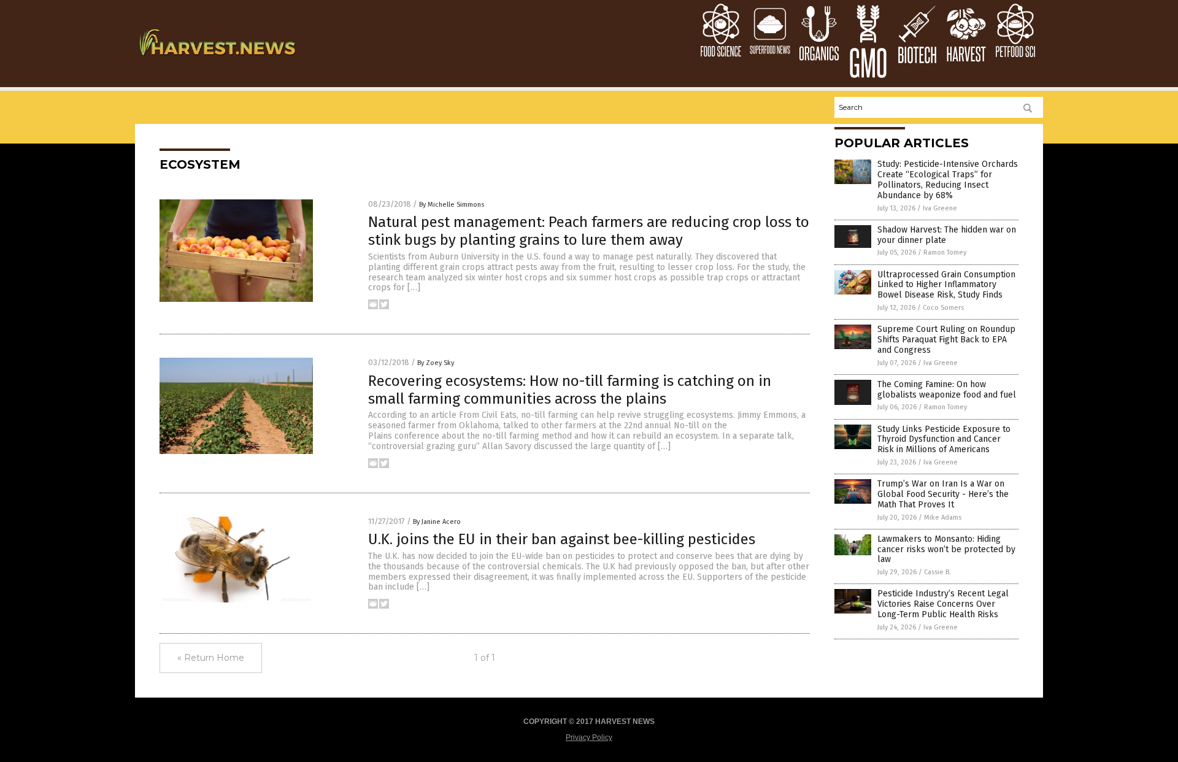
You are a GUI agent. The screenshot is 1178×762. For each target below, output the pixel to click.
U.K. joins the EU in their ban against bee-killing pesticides (561, 539)
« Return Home (210, 657)
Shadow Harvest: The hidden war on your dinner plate (946, 235)
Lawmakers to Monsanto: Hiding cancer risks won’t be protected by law (946, 549)
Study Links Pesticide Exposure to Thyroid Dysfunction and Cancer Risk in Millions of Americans (944, 439)
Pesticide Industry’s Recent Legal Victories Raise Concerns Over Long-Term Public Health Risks (943, 604)
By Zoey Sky (435, 363)
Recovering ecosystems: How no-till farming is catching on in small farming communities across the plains (569, 389)
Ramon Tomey (944, 252)
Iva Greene (940, 208)
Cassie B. (937, 572)
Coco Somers (943, 308)
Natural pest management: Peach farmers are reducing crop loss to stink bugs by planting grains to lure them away (588, 231)
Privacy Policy (589, 737)
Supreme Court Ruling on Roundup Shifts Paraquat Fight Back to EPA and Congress (946, 339)
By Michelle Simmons (451, 205)
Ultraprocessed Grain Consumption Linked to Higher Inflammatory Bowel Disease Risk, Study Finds (946, 285)
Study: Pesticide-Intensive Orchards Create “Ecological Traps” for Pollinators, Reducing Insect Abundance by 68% (947, 179)
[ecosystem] (217, 59)
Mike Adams (942, 517)
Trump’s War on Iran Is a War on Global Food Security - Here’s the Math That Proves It (943, 494)
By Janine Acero (437, 522)
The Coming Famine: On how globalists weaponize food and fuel (946, 389)
